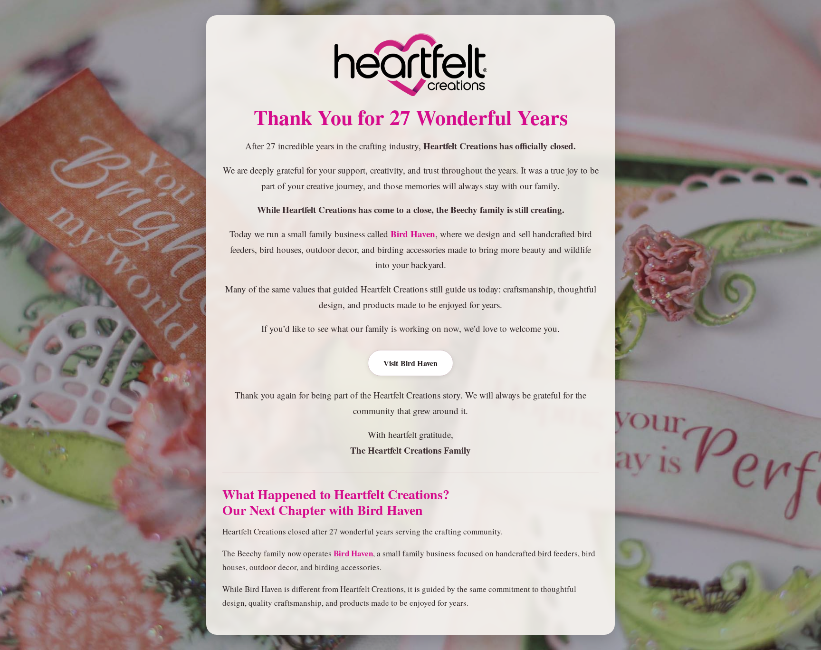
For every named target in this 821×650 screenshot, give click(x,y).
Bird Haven (413, 233)
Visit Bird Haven (410, 363)
